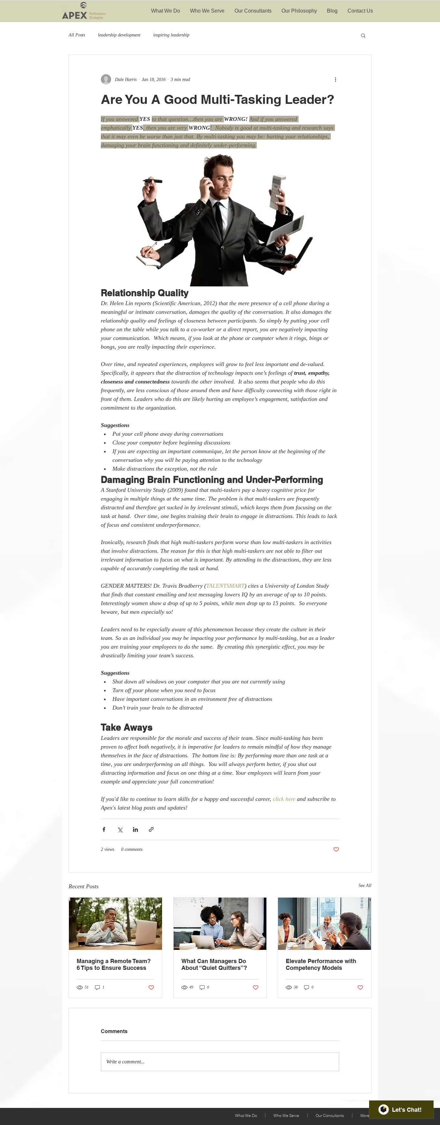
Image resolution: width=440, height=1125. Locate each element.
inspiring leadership (171, 35)
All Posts (77, 35)
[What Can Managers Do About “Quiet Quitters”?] (220, 924)
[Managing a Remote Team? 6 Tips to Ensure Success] (115, 924)
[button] (363, 35)
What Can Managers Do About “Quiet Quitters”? (214, 964)
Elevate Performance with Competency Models (321, 964)
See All (365, 885)
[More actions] (335, 79)
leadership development (119, 35)
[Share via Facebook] (104, 829)
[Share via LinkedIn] (135, 829)
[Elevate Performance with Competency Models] (324, 924)
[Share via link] (151, 829)
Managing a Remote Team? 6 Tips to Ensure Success (114, 964)
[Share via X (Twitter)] (120, 829)
